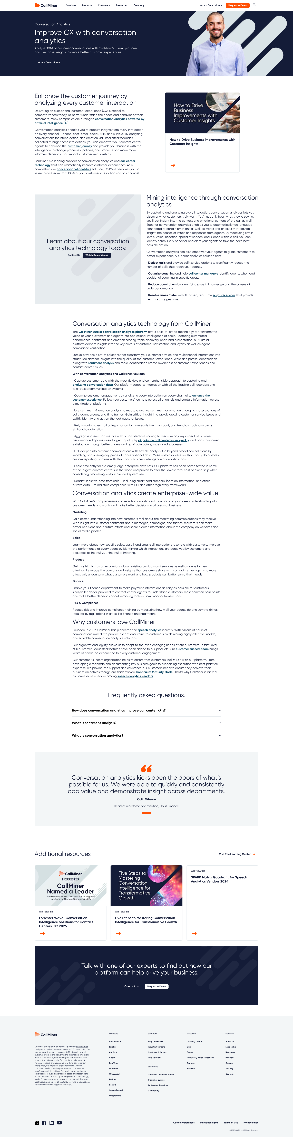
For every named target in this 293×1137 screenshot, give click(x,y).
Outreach (113, 1068)
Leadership (231, 1047)
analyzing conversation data (93, 385)
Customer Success (156, 1080)
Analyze (113, 1052)
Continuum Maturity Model (154, 672)
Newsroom (230, 1052)
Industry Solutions (156, 1047)
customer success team (192, 649)
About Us (230, 1041)
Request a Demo (237, 5)
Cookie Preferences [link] (184, 1122)
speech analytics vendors (135, 676)
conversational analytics (74, 169)
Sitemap (191, 1068)
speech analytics (149, 630)
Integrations (115, 1095)
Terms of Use (231, 1122)
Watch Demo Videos (211, 5)
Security (229, 1068)
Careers (229, 1063)
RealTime (113, 1063)
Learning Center (194, 1041)
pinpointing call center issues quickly (163, 440)
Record (112, 1085)
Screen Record (116, 1090)
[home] (46, 5)
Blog (189, 1047)
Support (191, 1063)
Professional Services (158, 1085)
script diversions (224, 295)
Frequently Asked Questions (200, 1058)
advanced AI (79, 1060)
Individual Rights (209, 1122)
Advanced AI (115, 1041)
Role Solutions (154, 1058)
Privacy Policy (250, 1122)
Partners (230, 1058)
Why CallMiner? (155, 1041)
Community (153, 1091)
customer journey (80, 146)
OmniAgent (114, 1074)
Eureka (112, 1047)
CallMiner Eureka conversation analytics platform (113, 332)
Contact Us (74, 255)
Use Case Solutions (157, 1052)
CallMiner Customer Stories (161, 1074)
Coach (112, 1058)
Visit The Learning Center (235, 854)
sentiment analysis (101, 363)
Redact (112, 1079)
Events (190, 1052)
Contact (229, 1074)
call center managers (203, 273)
